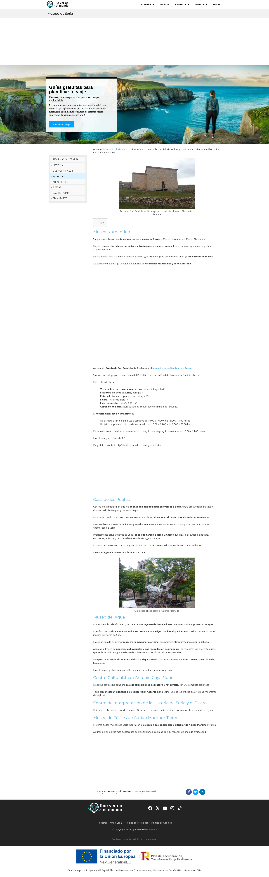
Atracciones (60, 181)
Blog (216, 4)
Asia (163, 4)
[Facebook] (189, 792)
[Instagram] (172, 808)
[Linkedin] (202, 792)
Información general (66, 159)
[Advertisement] (134, 41)
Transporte (60, 198)
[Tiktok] (179, 808)
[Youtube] (165, 808)
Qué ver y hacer (63, 170)
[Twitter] (195, 792)
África (199, 4)
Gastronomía (61, 192)
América (180, 4)
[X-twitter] (157, 808)
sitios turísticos (118, 149)
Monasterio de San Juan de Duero (172, 367)
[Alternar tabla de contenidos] (100, 222)
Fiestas (57, 187)
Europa (146, 4)
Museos (58, 176)
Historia (58, 165)
